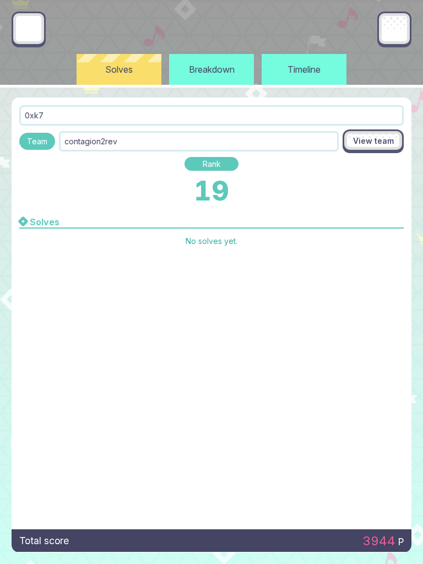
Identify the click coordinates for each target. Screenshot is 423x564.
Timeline (304, 69)
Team (37, 141)
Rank (212, 164)
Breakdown (212, 69)
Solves (119, 69)
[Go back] (28, 28)
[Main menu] (394, 28)
